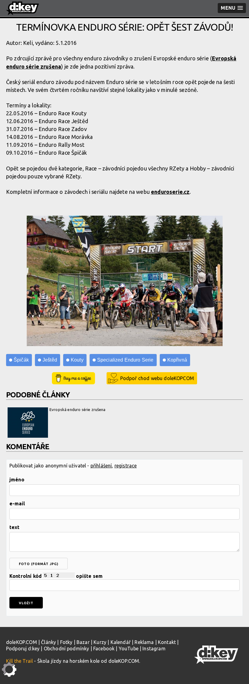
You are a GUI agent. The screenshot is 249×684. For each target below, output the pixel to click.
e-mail (17, 503)
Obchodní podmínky (66, 648)
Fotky (66, 642)
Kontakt (167, 642)
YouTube (128, 648)
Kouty (77, 359)
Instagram (153, 648)
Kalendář (121, 642)
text (14, 527)
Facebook (103, 648)
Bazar (83, 642)
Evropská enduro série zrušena (77, 409)
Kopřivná (177, 359)
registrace (125, 465)
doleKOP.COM (21, 642)
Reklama (144, 642)
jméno (16, 479)
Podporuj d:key (22, 648)
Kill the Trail (19, 661)
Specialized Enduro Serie (125, 359)
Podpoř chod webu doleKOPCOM (157, 378)
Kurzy (100, 642)
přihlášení (101, 465)
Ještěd (50, 359)
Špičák (21, 359)
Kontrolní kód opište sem (56, 576)
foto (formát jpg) (38, 564)
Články (48, 642)
